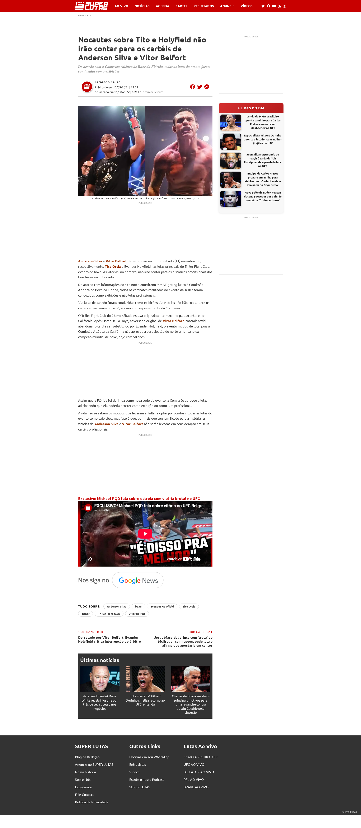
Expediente (83, 787)
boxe (138, 606)
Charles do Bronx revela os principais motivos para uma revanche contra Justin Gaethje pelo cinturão (191, 704)
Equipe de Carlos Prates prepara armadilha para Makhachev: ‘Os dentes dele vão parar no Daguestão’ (262, 179)
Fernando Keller (107, 82)
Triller (85, 613)
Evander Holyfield (162, 606)
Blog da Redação (87, 757)
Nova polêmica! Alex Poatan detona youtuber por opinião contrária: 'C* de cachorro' (263, 196)
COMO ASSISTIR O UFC (201, 757)
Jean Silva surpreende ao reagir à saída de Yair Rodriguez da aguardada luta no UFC (262, 160)
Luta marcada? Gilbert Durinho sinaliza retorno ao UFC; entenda (145, 700)
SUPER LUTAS (139, 787)
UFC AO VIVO (194, 764)
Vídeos (247, 6)
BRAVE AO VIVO (196, 787)
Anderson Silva (90, 261)
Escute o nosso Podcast (146, 779)
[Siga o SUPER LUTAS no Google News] (123, 588)
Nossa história (85, 772)
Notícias (142, 6)
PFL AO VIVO (194, 779)
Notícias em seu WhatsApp (149, 757)
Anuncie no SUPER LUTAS (94, 764)
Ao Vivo (121, 6)
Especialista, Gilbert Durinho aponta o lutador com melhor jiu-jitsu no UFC (263, 139)
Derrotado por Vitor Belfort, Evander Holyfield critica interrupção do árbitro (109, 639)
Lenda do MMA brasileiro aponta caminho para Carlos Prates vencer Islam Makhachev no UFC (263, 122)
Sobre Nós (82, 779)
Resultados (204, 6)
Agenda (162, 6)
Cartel (181, 6)
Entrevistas (137, 764)
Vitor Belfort (116, 261)
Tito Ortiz (113, 266)
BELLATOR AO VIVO (199, 772)
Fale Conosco (84, 794)
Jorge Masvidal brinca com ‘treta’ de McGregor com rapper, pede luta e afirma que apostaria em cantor (183, 641)
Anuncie (227, 6)
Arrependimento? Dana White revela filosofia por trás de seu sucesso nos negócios (100, 702)
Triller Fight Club (109, 613)
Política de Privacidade (91, 802)
